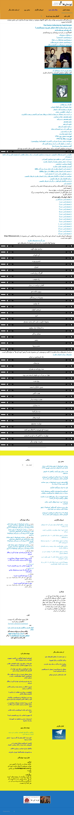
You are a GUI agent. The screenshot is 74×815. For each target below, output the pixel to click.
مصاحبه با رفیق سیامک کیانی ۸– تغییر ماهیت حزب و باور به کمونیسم (54, 557)
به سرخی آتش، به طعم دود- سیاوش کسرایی (57, 159)
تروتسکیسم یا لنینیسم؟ (64, 37)
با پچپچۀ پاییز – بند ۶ (65, 213)
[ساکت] (7, 151)
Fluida (11, 811)
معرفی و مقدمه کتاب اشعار (62, 109)
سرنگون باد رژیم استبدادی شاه (61, 128)
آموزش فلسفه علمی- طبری (62, 166)
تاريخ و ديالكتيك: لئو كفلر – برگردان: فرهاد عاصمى (55, 180)
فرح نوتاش (31, 564)
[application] (37, 151)
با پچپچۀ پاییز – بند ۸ (65, 218)
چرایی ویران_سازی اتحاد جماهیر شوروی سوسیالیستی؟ (53, 27)
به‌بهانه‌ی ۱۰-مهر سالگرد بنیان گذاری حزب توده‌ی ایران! (55, 502)
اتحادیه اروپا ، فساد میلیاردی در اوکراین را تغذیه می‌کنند (55, 531)
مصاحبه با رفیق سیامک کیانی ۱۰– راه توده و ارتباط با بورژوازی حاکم (54, 541)
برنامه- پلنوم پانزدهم (65, 126)
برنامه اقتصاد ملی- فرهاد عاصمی (61, 178)
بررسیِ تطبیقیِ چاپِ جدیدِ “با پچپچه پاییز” (58, 173)
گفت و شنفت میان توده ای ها (62, 145)
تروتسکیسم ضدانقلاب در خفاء (62, 39)
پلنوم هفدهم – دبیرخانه (64, 119)
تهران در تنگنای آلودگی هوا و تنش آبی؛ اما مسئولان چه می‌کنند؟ (54, 525)
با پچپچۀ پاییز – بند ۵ (65, 211)
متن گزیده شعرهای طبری (36, 240)
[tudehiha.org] (62, 3)
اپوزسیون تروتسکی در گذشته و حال (60, 44)
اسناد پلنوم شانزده (65, 133)
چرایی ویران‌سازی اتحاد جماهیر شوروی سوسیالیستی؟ (19, 634)
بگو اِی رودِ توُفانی (66, 104)
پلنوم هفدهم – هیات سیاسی (63, 116)
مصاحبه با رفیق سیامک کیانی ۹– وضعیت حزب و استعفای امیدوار (55, 552)
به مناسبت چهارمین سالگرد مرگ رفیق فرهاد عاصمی (54, 508)
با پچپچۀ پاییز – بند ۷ (65, 216)
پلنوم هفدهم (68, 121)
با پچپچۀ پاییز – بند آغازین (64, 199)
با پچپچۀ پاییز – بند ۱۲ (65, 228)
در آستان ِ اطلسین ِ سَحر (64, 111)
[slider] (3, 151)
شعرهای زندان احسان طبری (62, 354)
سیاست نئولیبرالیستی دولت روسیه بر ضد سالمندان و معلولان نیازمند (54, 547)
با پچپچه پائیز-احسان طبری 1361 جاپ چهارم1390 (55, 171)
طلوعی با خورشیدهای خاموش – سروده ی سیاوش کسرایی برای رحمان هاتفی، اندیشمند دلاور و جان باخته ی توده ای (37, 155)
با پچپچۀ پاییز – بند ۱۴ (65, 233)
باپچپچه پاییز (68, 183)
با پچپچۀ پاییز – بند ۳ (65, 206)
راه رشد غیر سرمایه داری (63, 29)
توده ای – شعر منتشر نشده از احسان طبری (57, 161)
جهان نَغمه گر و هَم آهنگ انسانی (61, 106)
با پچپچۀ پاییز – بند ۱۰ (65, 223)
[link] (41, 16)
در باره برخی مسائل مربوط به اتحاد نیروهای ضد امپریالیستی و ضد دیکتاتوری (46, 114)
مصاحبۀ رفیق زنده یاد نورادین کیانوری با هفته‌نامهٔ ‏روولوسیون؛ (51, 141)
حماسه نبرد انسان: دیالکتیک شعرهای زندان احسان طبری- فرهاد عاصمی (48, 176)
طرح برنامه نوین (66, 131)
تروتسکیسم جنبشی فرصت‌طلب (61, 42)
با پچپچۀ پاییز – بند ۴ (65, 208)
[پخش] (71, 151)
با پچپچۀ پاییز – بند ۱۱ (65, 226)
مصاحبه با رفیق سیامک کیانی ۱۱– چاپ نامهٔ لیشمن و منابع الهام (54, 536)
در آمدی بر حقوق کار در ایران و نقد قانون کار (57, 143)
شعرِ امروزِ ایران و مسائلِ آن (62, 70)
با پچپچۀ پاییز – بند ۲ (65, 204)
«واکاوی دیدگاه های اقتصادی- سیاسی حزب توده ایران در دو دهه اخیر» (21, 733)
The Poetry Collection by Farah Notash (57, 25)
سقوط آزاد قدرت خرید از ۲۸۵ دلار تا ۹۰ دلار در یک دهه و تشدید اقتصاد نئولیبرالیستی (54, 563)
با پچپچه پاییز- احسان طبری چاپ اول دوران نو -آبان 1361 (53, 168)
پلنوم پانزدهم (67, 123)
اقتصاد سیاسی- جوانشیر (64, 163)
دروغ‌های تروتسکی (65, 34)
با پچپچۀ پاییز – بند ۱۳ (65, 230)
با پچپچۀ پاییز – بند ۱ (65, 201)
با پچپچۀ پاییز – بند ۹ (65, 221)
